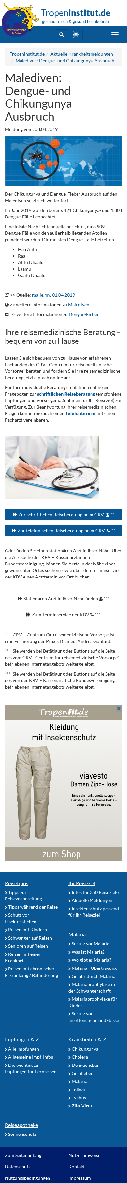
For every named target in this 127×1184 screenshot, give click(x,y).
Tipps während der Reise (32, 907)
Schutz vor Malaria (90, 943)
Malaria (77, 934)
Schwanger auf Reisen (29, 937)
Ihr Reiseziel (81, 883)
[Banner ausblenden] (119, 708)
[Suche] (61, 34)
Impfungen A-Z (22, 1039)
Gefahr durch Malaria (93, 976)
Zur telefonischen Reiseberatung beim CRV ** (66, 530)
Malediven (78, 304)
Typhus (78, 1097)
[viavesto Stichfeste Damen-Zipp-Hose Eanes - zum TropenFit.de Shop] (63, 783)
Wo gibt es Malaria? (91, 960)
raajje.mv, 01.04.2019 (53, 295)
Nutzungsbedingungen (27, 1178)
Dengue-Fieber (84, 314)
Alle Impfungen (23, 1049)
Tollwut (79, 1089)
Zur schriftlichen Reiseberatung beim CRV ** (65, 514)
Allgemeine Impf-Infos (30, 1057)
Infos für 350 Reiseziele (95, 892)
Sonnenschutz (21, 1134)
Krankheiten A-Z (87, 1039)
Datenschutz (17, 1166)
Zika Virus (81, 1105)
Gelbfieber (82, 1073)
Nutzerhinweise (84, 1155)
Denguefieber (85, 1065)
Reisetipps (16, 883)
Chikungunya (84, 1049)
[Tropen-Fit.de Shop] (76, 34)
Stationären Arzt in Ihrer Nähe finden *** (65, 598)
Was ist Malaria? (88, 951)
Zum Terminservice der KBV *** (66, 614)
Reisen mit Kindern (27, 929)
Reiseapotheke (21, 1125)
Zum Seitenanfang (23, 1155)
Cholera (79, 1057)
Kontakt (76, 1166)
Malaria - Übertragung (94, 968)
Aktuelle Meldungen (91, 900)
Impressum (79, 1178)
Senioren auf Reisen (27, 946)
